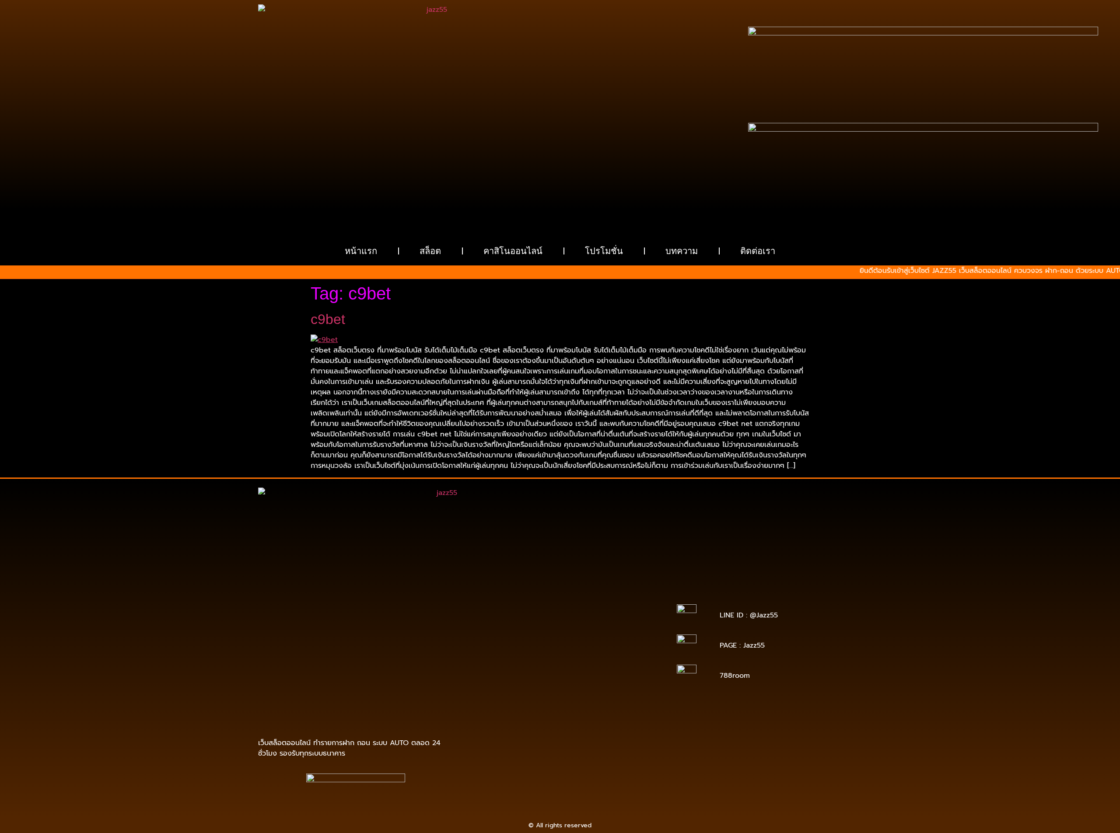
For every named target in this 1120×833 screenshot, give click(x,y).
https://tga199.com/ (505, 642)
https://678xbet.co (621, 623)
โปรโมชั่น (604, 251)
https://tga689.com (495, 691)
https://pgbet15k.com (611, 599)
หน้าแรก (361, 251)
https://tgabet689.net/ (527, 697)
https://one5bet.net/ (561, 636)
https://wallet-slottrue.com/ (600, 703)
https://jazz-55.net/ (619, 666)
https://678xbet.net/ (560, 623)
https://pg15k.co (501, 599)
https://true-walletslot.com (553, 660)
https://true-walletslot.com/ (600, 709)
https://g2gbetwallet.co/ (598, 685)
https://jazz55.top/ (622, 660)
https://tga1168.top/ (619, 617)
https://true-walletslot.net (580, 654)
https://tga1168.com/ (555, 611)
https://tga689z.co (560, 581)
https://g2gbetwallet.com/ (504, 678)
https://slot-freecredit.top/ (560, 715)
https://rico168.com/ (497, 636)
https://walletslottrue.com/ (518, 703)
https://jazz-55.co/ (498, 666)
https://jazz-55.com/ (558, 666)
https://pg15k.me (559, 593)
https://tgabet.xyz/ (616, 611)
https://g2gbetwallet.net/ (582, 678)
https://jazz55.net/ (615, 648)
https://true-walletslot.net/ (518, 709)
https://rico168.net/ (597, 629)
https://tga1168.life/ (499, 623)
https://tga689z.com (501, 581)
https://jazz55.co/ (518, 672)
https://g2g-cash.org (560, 587)
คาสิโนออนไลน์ (512, 251)
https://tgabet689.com (619, 691)
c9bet (328, 319)
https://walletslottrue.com (502, 654)
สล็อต (430, 251)
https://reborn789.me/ (551, 648)
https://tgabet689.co (595, 697)
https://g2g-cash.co (622, 587)
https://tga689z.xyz (620, 581)
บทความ (681, 251)
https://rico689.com (498, 587)
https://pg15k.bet (507, 593)
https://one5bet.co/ (623, 636)
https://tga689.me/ (554, 691)
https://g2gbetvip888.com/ (587, 672)
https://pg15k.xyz (612, 593)
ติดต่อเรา (757, 251)
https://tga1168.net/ (559, 617)
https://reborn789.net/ (571, 642)
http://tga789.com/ (499, 617)
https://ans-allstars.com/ (530, 629)
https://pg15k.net (552, 599)
